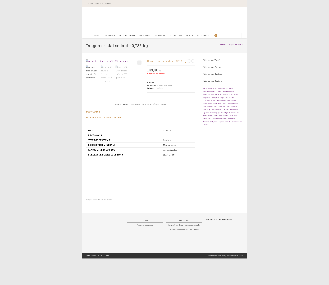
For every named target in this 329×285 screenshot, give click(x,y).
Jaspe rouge (206, 110)
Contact (108, 3)
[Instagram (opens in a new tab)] (230, 3)
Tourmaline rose (237, 122)
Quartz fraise (233, 116)
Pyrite (205, 116)
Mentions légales (232, 256)
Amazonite (221, 88)
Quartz (210, 116)
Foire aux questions (145, 225)
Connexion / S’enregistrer (95, 3)
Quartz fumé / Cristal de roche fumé (214, 119)
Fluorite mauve (221, 101)
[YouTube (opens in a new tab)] (239, 3)
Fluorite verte (231, 101)
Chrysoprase (215, 98)
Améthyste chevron (209, 92)
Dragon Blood (224, 98)
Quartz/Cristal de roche (220, 116)
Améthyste (229, 88)
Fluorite (231, 98)
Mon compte (184, 220)
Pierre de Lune (234, 113)
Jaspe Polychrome (232, 107)
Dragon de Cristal (236, 45)
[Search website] (244, 35)
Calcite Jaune (233, 95)
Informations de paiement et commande (184, 225)
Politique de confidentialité (216, 256)
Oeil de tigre (224, 113)
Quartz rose (231, 119)
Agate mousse (212, 88)
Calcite (225, 95)
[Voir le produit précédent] (188, 61)
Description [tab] (121, 104)
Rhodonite (206, 122)
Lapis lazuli (234, 110)
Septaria (222, 122)
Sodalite (160, 88)
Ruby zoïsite (214, 122)
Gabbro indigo (207, 104)
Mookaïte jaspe (215, 113)
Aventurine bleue (228, 92)
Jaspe (224, 104)
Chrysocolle (206, 98)
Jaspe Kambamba (220, 107)
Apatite (219, 92)
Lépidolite (206, 113)
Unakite (205, 125)
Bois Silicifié (218, 95)
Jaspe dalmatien (232, 104)
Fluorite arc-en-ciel (209, 101)
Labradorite (225, 110)
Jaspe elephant (208, 107)
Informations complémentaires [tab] (149, 104)
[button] (139, 63)
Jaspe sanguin (216, 110)
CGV (241, 256)
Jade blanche (217, 104)
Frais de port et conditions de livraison (184, 229)
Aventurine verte (208, 95)
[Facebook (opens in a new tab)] (219, 3)
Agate (205, 88)
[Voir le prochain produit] (193, 61)
